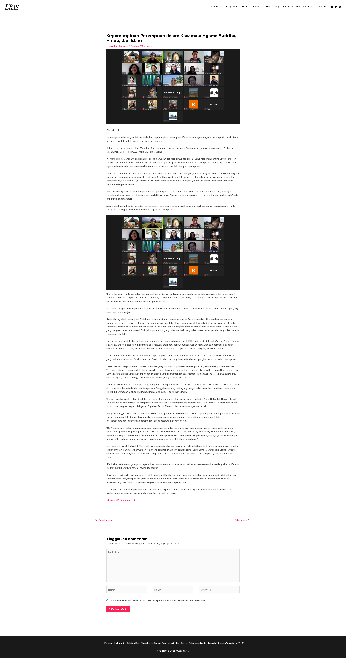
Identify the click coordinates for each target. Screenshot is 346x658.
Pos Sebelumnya (102, 520)
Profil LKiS (216, 6)
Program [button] (230, 6)
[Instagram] (340, 7)
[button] (236, 6)
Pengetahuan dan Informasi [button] (297, 6)
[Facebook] (332, 7)
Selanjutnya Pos (244, 520)
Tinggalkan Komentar (117, 45)
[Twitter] (336, 7)
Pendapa (256, 6)
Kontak (322, 6)
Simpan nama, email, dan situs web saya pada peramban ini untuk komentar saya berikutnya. (157, 600)
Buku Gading (272, 6)
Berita (245, 6)
